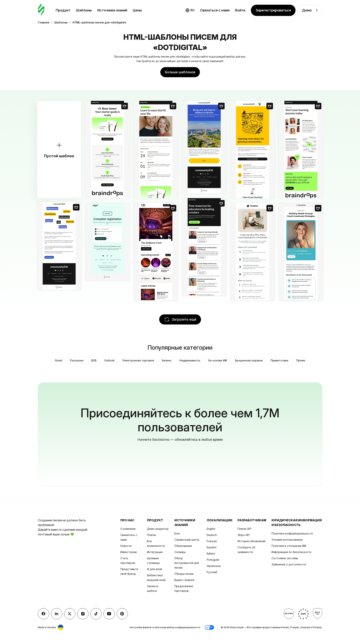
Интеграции (155, 552)
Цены (137, 10)
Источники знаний (112, 10)
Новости (126, 545)
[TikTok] (96, 613)
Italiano (211, 553)
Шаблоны (84, 10)
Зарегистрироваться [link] (273, 10)
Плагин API (244, 528)
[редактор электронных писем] (41, 10)
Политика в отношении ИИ (289, 545)
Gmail (58, 360)
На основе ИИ (217, 360)
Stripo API (244, 535)
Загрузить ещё (184, 319)
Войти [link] (240, 10)
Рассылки (76, 360)
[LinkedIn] (56, 613)
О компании (128, 528)
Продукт (63, 10)
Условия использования (287, 539)
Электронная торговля (138, 360)
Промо (300, 360)
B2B (93, 360)
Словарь (180, 552)
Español (211, 547)
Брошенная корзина (249, 360)
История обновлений (251, 541)
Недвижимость (189, 360)
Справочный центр (186, 539)
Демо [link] (307, 10)
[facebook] (43, 613)
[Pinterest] (122, 613)
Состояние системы (285, 558)
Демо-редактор (158, 528)
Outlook (109, 360)
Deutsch (212, 535)
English (211, 528)
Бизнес (167, 360)
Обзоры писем (184, 573)
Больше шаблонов (180, 72)
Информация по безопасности (291, 552)
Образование (183, 545)
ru (192, 10)
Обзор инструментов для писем (186, 563)
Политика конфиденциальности (292, 533)
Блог (177, 533)
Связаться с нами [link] (215, 10)
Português (213, 559)
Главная (43, 22)
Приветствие (279, 360)
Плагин (151, 535)
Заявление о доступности (289, 564)
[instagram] (82, 613)
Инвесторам (128, 552)
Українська (214, 565)
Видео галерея (184, 580)
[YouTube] (109, 613)
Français (212, 541)
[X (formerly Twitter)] (69, 613)
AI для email (154, 569)
